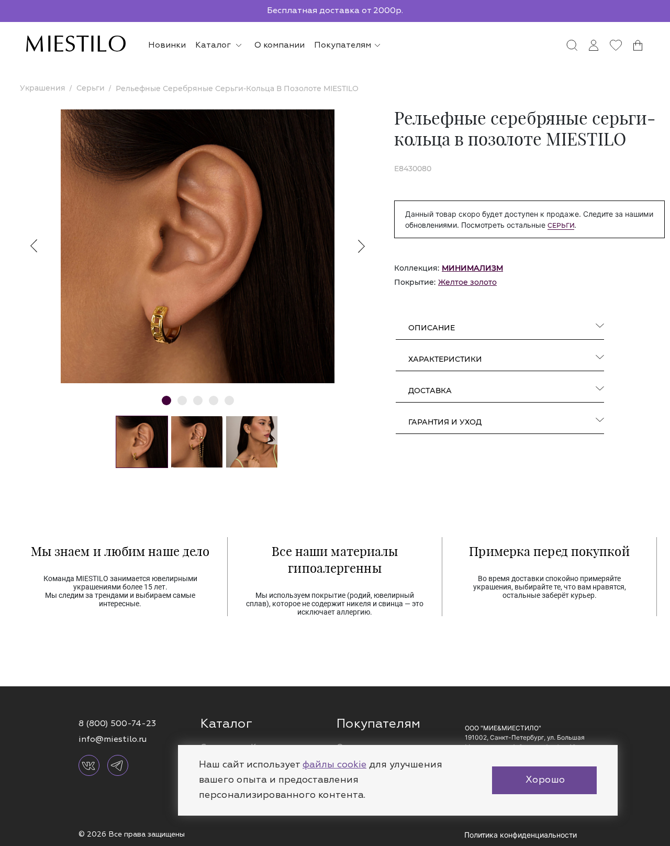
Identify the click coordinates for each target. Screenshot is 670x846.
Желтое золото (467, 282)
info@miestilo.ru (113, 739)
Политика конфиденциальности (520, 834)
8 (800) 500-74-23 (117, 723)
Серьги (561, 225)
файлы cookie (334, 765)
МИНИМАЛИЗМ (472, 268)
